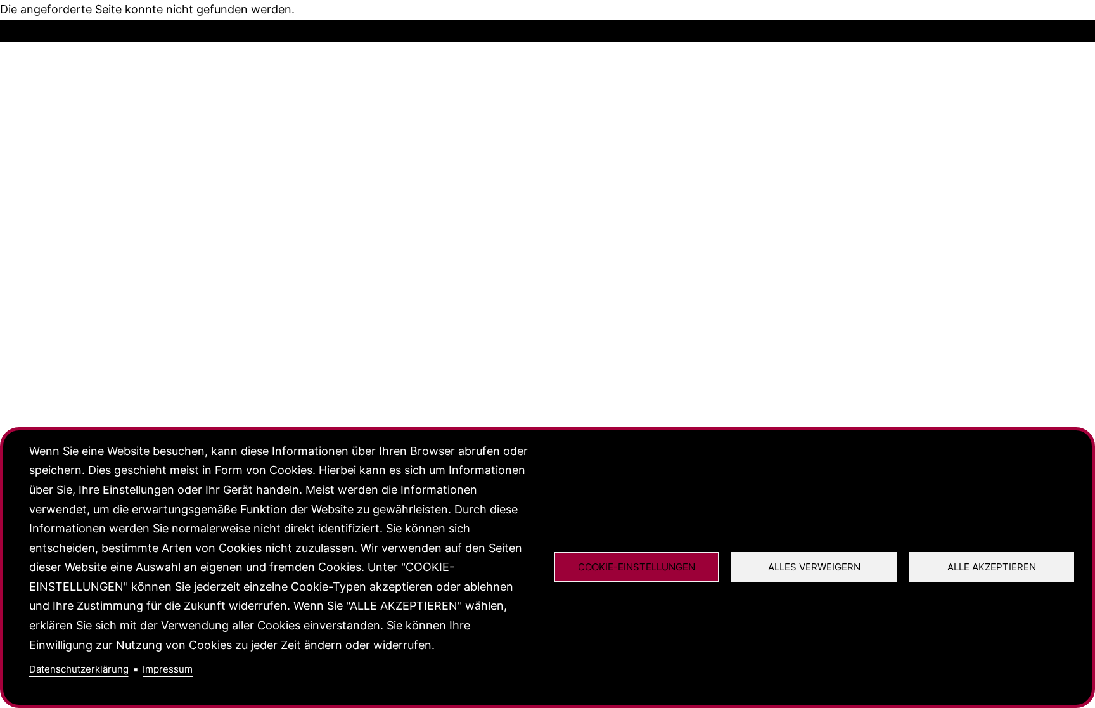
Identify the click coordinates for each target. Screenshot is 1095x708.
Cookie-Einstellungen (636, 567)
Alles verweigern (814, 567)
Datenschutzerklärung (79, 669)
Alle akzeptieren (991, 567)
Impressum (168, 669)
